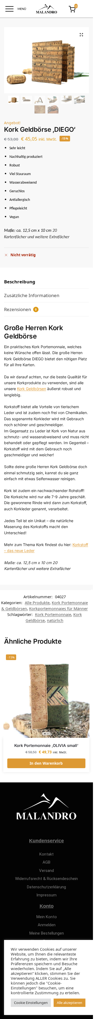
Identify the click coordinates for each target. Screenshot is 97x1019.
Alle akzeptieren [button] (69, 1002)
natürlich (55, 620)
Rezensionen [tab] (20, 309)
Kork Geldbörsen (31, 388)
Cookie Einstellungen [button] (31, 1002)
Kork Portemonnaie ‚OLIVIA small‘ (46, 745)
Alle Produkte (37, 602)
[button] (81, 35)
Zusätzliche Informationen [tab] (31, 295)
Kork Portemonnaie (53, 614)
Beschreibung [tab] (19, 282)
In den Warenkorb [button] (46, 763)
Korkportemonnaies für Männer (58, 608)
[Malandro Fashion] (46, 8)
